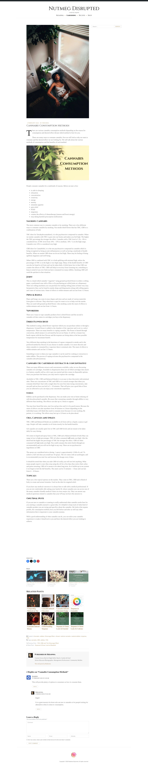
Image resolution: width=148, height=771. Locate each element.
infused (58, 636)
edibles (42, 636)
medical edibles (76, 636)
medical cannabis (66, 636)
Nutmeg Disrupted (74, 8)
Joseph (35, 676)
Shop (90, 15)
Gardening (71, 15)
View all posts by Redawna (43, 664)
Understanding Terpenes (53, 582)
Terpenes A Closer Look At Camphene (78, 582)
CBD (38, 640)
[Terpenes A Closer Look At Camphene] (78, 576)
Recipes (82, 15)
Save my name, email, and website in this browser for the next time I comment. (49, 739)
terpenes (83, 636)
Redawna (60, 15)
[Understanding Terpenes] (57, 576)
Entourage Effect (50, 636)
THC (27, 638)
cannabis (33, 640)
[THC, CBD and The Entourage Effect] (36, 576)
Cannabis (36, 636)
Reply (35, 686)
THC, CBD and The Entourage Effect (35, 582)
